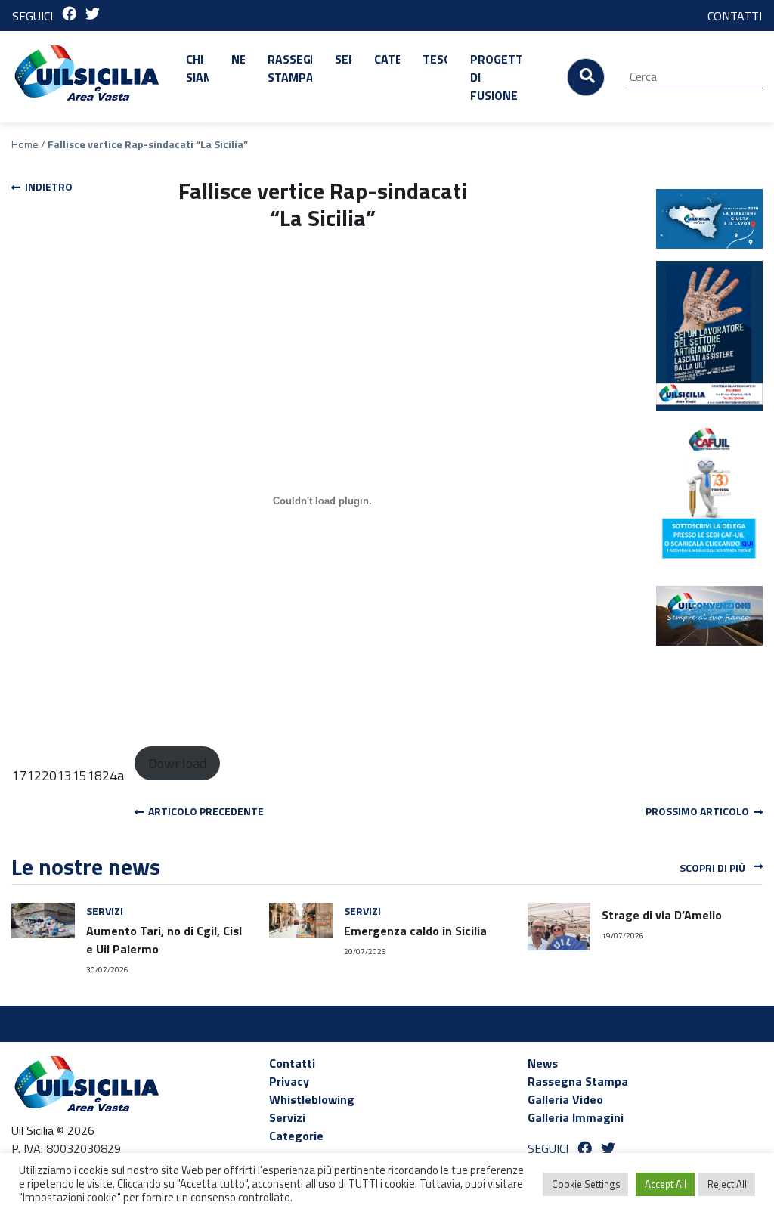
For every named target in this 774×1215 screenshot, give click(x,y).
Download (177, 763)
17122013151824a (67, 775)
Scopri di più (714, 868)
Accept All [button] (665, 1184)
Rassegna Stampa (290, 68)
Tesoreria (435, 59)
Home (25, 144)
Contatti (292, 1063)
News (238, 59)
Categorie (386, 59)
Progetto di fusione (496, 77)
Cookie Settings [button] (586, 1184)
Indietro (46, 186)
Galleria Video (565, 1099)
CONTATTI (734, 16)
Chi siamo (197, 68)
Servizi (343, 59)
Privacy (289, 1081)
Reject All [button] (727, 1184)
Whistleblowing (311, 1099)
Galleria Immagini (576, 1117)
